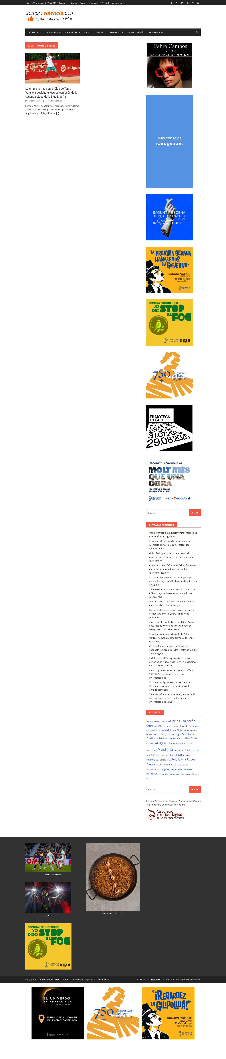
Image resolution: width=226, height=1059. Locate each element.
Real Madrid (160, 760)
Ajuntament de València (161, 721)
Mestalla (165, 749)
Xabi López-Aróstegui (189, 774)
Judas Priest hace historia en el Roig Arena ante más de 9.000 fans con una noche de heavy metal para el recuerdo (171, 625)
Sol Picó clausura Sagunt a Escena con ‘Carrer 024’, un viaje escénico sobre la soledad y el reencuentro (172, 593)
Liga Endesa (170, 743)
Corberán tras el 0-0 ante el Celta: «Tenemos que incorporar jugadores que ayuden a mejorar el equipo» (172, 569)
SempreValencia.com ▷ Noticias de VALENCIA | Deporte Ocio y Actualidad (75, 979)
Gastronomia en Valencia (112, 913)
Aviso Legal (96, 3)
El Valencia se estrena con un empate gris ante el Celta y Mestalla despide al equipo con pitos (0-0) (173, 581)
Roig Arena (178, 759)
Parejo (187, 750)
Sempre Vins (156, 32)
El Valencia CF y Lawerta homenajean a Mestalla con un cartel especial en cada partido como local (169, 686)
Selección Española (181, 765)
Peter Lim (165, 755)
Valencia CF (153, 774)
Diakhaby (187, 730)
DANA (179, 730)
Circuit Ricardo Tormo (184, 725)
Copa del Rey (168, 730)
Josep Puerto (174, 738)
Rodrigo (167, 760)
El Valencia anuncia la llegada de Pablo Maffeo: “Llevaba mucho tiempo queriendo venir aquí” (171, 638)
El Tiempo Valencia (114, 3)
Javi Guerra (161, 738)
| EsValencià (53, 32)
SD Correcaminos (165, 764)
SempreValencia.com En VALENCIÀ (41, 3)
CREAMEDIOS (194, 979)
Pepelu (159, 755)
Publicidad (84, 3)
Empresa (115, 32)
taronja (162, 769)
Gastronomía (135, 32)
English (74, 3)
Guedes (171, 734)
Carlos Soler (153, 726)
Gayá (165, 734)
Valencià (33, 32)
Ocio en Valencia (52, 915)
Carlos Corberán (182, 720)
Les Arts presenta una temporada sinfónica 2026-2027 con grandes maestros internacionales (171, 674)
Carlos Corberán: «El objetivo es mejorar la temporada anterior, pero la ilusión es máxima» (171, 613)
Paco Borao (179, 750)
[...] (57, 113)
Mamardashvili (185, 743)
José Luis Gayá (188, 738)
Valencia (172, 769)
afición (149, 721)
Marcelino (151, 750)
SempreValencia (152, 770)
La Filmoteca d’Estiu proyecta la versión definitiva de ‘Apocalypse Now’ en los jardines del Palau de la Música (172, 662)
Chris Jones (166, 725)
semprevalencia (156, 979)
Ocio (87, 32)
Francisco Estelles (54, 100)
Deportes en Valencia (52, 874)
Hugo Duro (181, 734)
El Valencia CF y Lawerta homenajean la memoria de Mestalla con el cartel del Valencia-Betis (169, 545)
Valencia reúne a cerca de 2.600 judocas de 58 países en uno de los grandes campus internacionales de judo (172, 698)
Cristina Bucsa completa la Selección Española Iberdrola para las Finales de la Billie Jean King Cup (173, 650)
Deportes (71, 32)
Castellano (63, 3)
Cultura (100, 32)
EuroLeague (158, 734)
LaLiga (158, 743)
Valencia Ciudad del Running (171, 774)
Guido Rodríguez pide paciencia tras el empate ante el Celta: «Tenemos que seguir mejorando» (171, 557)
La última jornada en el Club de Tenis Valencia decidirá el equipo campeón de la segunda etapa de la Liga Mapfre (51, 92)
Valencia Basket (185, 769)
